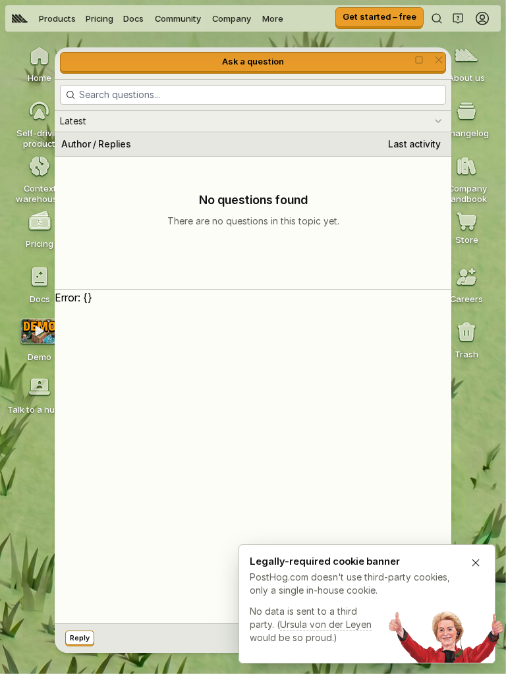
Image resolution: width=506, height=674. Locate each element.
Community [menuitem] (178, 18)
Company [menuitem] (231, 18)
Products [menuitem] (57, 18)
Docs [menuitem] (133, 18)
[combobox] (253, 121)
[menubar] (148, 18)
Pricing (99, 18)
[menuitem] (20, 18)
